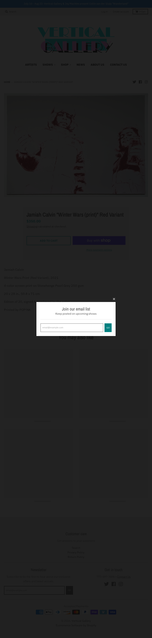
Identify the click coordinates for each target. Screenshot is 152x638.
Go (108, 327)
